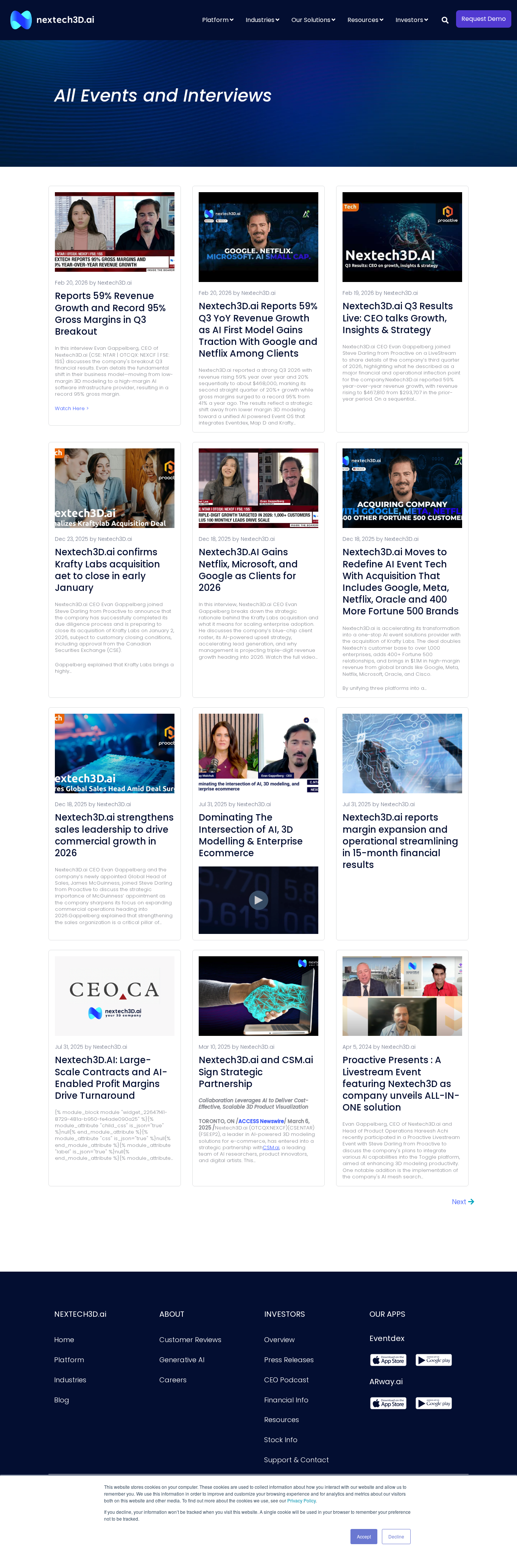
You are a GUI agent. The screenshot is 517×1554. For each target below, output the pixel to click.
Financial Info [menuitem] (286, 1400)
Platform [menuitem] (215, 20)
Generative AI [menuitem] (181, 1359)
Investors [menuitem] (409, 20)
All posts (247, 1205)
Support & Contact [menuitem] (296, 1460)
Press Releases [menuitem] (289, 1359)
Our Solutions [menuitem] (310, 20)
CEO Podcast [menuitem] (286, 1380)
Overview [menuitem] (279, 1339)
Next (460, 1201)
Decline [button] (396, 1536)
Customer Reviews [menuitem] (190, 1339)
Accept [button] (364, 1536)
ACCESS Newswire (261, 1121)
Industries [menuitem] (260, 20)
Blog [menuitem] (61, 1400)
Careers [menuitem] (173, 1380)
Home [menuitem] (64, 1339)
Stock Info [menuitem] (280, 1439)
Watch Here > (72, 408)
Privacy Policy (301, 1500)
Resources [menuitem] (362, 20)
